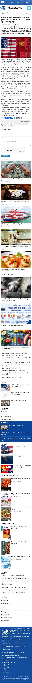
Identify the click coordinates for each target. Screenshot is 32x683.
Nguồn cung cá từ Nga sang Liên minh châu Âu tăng (14, 353)
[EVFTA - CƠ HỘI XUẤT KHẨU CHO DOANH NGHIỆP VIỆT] (7, 469)
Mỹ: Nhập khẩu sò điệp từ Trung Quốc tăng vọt (13, 269)
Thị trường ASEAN (5, 612)
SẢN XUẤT (4, 414)
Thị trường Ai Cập (5, 603)
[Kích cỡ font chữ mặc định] (17, 24)
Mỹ (11, 124)
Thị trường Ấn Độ (5, 614)
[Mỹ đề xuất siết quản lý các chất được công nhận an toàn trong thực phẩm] (16, 338)
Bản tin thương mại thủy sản (9, 475)
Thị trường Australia (5, 606)
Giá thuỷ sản (4, 572)
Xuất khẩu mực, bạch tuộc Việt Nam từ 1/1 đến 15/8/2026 (15, 590)
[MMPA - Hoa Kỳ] (7, 460)
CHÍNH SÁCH (4, 411)
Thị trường (4, 597)
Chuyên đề (4, 444)
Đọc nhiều (3, 382)
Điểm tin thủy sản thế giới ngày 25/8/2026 (12, 377)
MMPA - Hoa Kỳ (18, 456)
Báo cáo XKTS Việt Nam (7, 523)
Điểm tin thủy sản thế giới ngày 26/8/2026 (12, 368)
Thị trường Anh (4, 600)
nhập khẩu (25, 124)
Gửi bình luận (5, 155)
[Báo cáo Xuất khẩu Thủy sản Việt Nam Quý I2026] (6, 548)
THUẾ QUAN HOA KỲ (20, 447)
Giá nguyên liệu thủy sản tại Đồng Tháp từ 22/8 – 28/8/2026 (15, 581)
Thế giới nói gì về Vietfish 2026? (18, 400)
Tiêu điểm (5, 422)
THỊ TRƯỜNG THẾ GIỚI (7, 419)
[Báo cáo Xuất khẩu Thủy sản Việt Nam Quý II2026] (6, 533)
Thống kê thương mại (7, 584)
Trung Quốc (11, 125)
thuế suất (4, 125)
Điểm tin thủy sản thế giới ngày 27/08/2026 (12, 355)
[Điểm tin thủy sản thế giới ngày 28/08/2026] (16, 313)
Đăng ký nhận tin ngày (14, 2)
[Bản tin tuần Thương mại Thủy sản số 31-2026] (6, 499)
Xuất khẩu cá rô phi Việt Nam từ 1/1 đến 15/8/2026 (13, 587)
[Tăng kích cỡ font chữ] (19, 24)
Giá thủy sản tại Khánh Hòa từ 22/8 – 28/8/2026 (12, 575)
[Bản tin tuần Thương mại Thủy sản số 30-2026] (6, 514)
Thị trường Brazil (5, 620)
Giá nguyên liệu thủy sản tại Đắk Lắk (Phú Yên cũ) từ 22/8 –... (15, 578)
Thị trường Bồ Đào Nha (6, 617)
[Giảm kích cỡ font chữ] (15, 24)
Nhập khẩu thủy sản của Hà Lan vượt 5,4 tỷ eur (13, 370)
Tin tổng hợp (5, 408)
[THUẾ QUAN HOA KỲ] (7, 450)
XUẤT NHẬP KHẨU (6, 417)
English (30, 2)
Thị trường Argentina (6, 609)
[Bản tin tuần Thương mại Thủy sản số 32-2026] (6, 484)
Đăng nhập (23, 2)
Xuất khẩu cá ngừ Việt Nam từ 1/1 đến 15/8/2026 (13, 592)
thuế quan (6, 124)
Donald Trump (17, 124)
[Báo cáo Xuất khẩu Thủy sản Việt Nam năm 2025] (6, 562)
